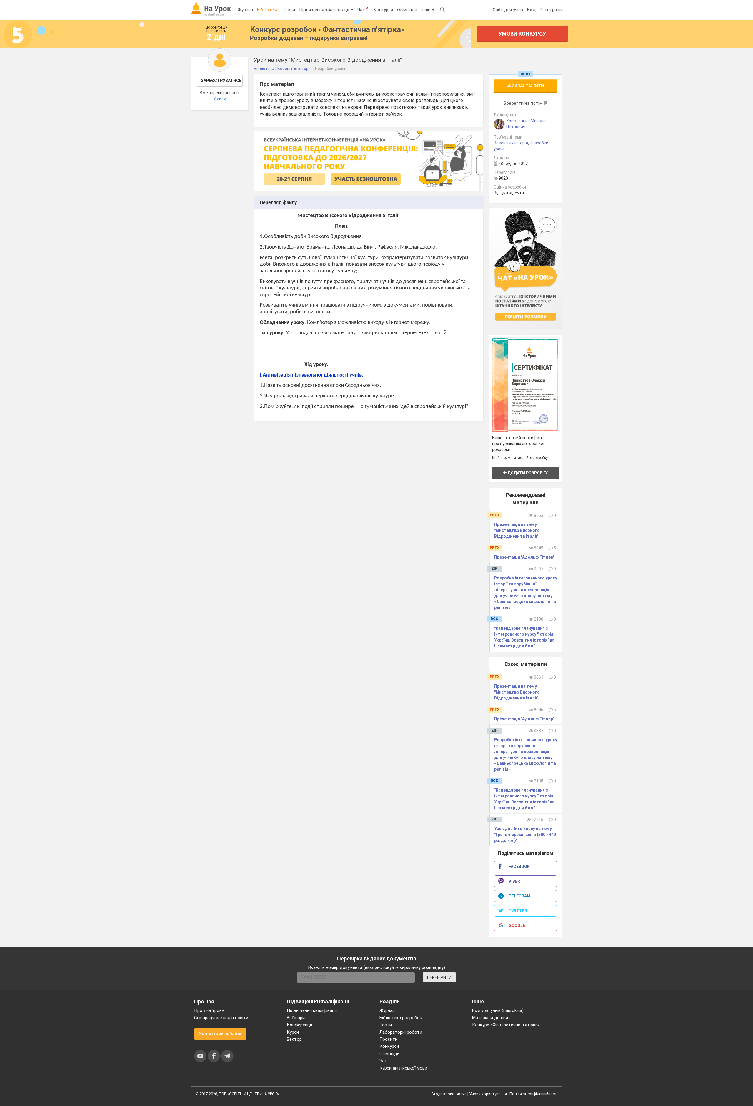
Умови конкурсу (522, 34)
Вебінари (296, 1017)
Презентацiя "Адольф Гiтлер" (524, 557)
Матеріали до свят (491, 1017)
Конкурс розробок (327, 29)
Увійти (219, 98)
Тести (289, 9)
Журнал (245, 9)
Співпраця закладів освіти (221, 1017)
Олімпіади (389, 1053)
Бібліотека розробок (400, 1017)
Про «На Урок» (209, 1010)
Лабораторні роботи (400, 1032)
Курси (293, 1032)
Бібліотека (268, 9)
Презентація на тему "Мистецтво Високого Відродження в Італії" (517, 530)
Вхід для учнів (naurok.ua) (498, 1010)
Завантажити (527, 86)
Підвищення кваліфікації (324, 9)
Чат (363, 9)
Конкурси (383, 9)
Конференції (299, 1024)
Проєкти (388, 1039)
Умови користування (488, 1094)
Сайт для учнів (508, 9)
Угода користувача (449, 1094)
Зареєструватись (221, 80)
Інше (426, 9)
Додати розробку (527, 473)
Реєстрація (551, 9)
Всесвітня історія (511, 143)
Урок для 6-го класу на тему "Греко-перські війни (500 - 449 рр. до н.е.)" (525, 834)
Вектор (294, 1039)
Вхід (531, 9)
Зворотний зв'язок (220, 1034)
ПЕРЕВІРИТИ (439, 977)
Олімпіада (407, 9)
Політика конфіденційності (533, 1094)
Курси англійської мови (403, 1068)
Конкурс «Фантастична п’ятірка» (506, 1024)
